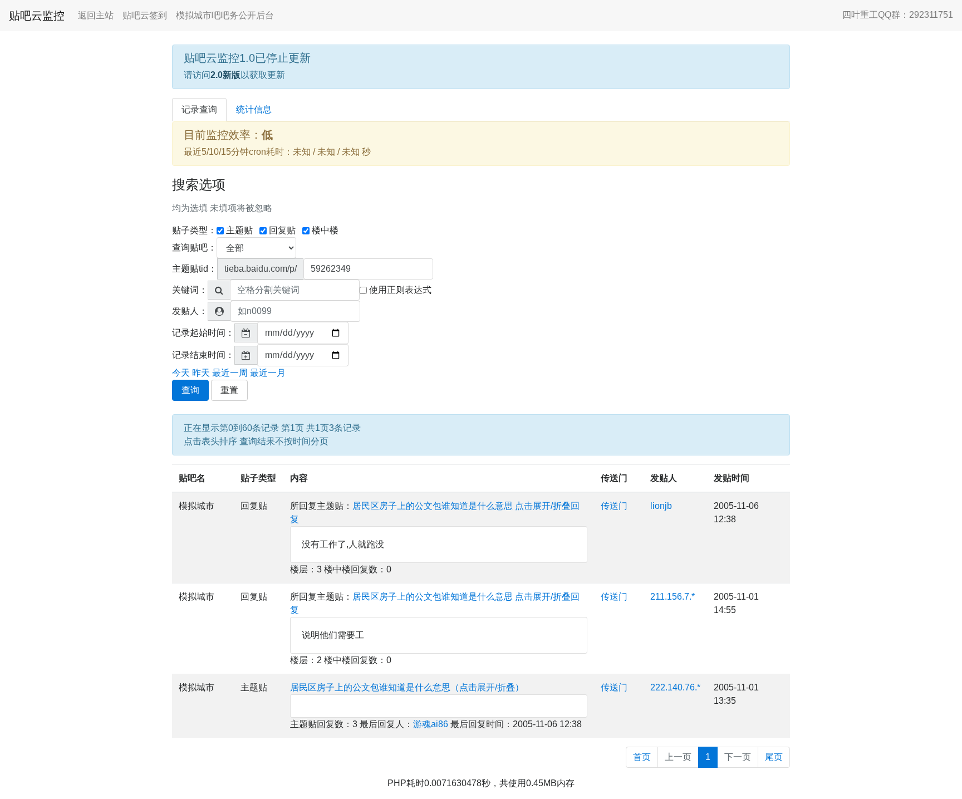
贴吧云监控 (37, 15)
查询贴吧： (194, 247)
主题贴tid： (194, 268)
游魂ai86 (430, 724)
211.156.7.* (672, 596)
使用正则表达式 (400, 290)
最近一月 (268, 373)
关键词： (190, 290)
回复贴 (282, 230)
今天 (181, 373)
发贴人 (663, 478)
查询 (190, 390)
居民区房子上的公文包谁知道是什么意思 (432, 506)
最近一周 (230, 373)
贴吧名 (192, 478)
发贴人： (190, 311)
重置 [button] (229, 390)
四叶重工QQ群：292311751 (897, 14)
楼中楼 (325, 230)
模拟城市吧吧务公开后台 (225, 15)
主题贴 (239, 230)
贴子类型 (258, 478)
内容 (299, 478)
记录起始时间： (203, 332)
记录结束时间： (203, 355)
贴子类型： (194, 230)
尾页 (774, 757)
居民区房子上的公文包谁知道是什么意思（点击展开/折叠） (407, 687)
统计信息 (254, 109)
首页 (642, 757)
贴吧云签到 (144, 15)
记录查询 (199, 109)
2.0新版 (225, 75)
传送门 (614, 478)
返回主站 (96, 15)
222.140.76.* (675, 687)
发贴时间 (731, 478)
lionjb (661, 506)
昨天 (201, 373)
